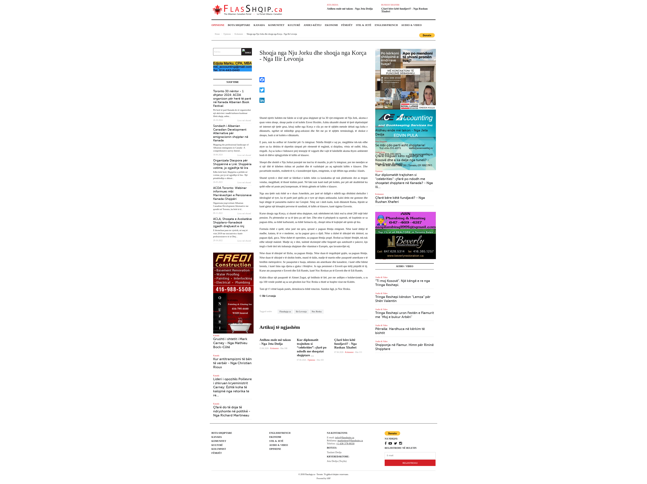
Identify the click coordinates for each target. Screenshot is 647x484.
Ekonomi (331, 25)
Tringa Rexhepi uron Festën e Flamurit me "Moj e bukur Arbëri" (404, 315)
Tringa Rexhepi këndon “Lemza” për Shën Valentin (402, 299)
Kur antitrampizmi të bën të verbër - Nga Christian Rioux (232, 363)
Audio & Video (411, 25)
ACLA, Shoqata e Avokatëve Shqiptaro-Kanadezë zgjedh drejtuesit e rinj (232, 222)
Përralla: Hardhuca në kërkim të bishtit (400, 331)
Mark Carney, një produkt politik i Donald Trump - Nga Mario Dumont (231, 321)
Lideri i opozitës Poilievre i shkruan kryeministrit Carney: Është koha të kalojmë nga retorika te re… (232, 387)
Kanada (259, 25)
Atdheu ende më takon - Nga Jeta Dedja (350, 8)
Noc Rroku (317, 311)
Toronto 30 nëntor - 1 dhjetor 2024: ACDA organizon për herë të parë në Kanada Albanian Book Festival (232, 98)
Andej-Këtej (312, 25)
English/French (386, 25)
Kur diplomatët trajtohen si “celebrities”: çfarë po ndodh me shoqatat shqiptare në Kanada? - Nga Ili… (404, 181)
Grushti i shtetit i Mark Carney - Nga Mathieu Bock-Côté (230, 343)
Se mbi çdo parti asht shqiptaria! (400, 145)
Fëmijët (346, 25)
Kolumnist (274, 348)
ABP (329, 478)
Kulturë (294, 25)
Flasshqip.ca (285, 311)
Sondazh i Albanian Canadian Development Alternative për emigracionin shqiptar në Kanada (230, 133)
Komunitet (276, 25)
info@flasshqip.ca (344, 437)
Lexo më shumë (244, 120)
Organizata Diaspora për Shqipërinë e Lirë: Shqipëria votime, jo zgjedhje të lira (232, 164)
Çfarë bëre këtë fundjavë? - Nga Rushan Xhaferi (404, 10)
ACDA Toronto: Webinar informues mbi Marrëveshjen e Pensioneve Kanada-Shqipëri (232, 193)
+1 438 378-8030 (345, 443)
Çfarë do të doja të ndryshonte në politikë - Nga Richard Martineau (231, 411)
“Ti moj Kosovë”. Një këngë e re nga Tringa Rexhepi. (402, 283)
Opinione (217, 25)
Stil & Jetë (363, 25)
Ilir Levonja (301, 311)
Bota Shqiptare (239, 25)
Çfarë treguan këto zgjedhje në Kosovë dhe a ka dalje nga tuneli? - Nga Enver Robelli (402, 160)
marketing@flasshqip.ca (350, 440)
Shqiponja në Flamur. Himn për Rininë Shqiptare (404, 347)
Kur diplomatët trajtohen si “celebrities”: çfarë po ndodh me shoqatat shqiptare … (312, 347)
